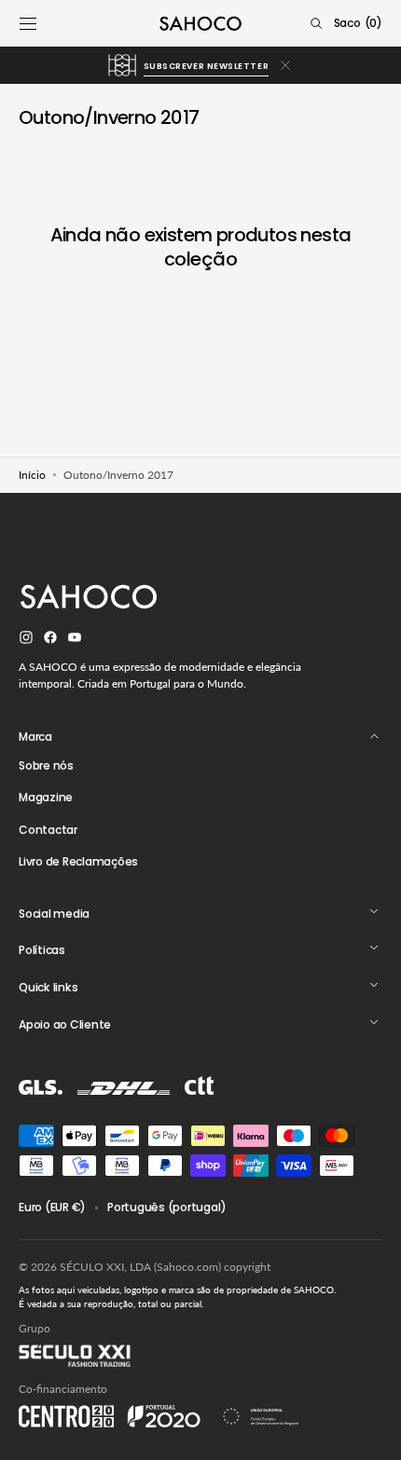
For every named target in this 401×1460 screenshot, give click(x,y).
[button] (27, 23)
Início (32, 475)
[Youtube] (74, 639)
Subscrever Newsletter (206, 66)
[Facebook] (50, 639)
